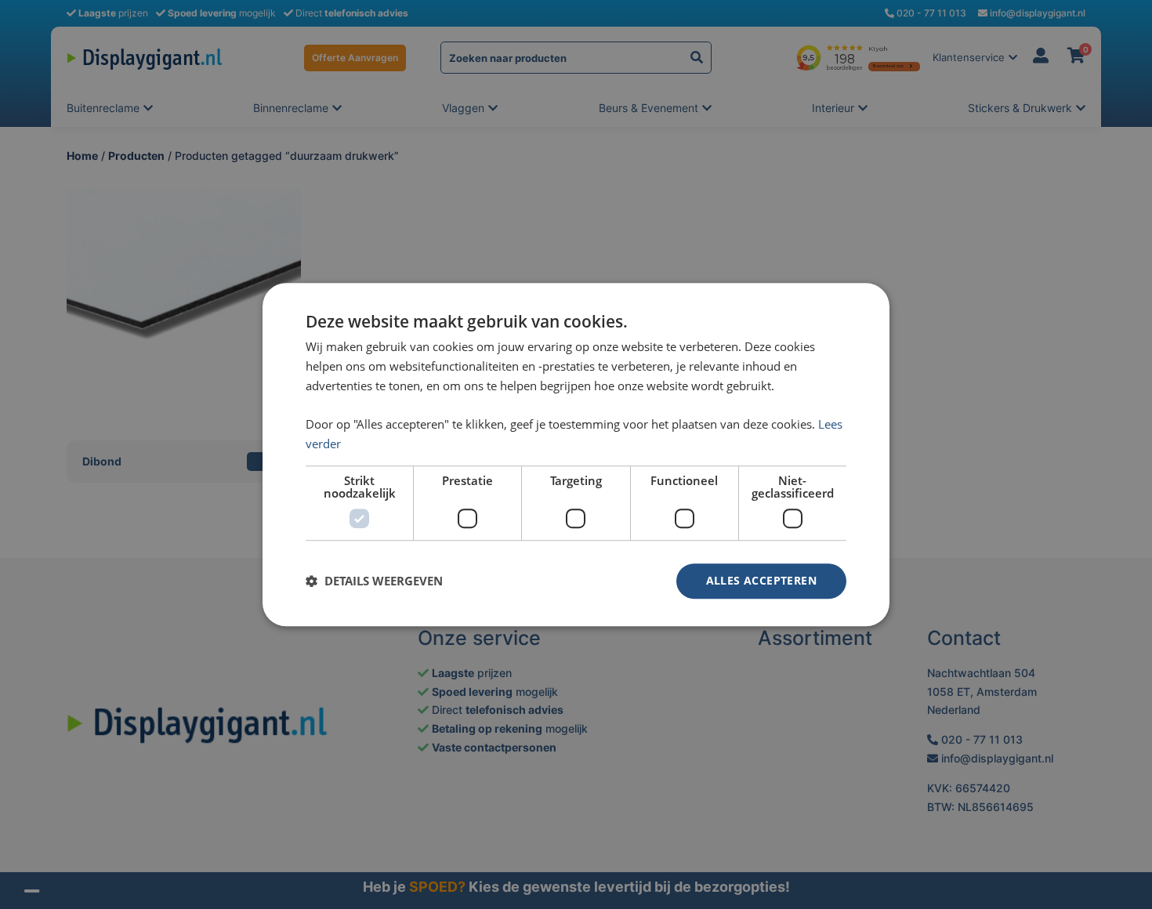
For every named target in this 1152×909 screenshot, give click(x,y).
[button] (374, 580)
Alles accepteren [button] (761, 580)
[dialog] (576, 454)
